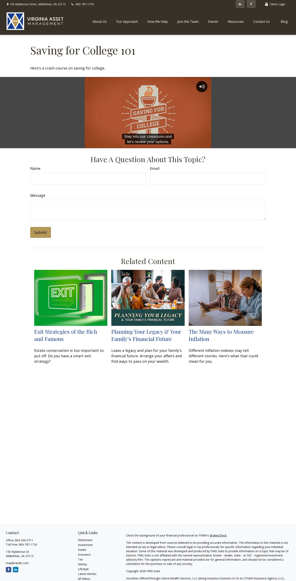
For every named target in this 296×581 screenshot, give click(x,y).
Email (154, 168)
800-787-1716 (85, 4)
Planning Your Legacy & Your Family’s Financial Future (146, 335)
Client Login (277, 4)
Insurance (84, 554)
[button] (100, 21)
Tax (80, 559)
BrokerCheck (218, 535)
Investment (85, 545)
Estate (82, 550)
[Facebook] (251, 4)
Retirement (85, 540)
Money (82, 564)
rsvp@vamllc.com (17, 563)
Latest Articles (87, 574)
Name (35, 168)
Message (37, 195)
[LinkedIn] (240, 4)
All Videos (84, 579)
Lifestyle (83, 569)
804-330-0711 (24, 540)
